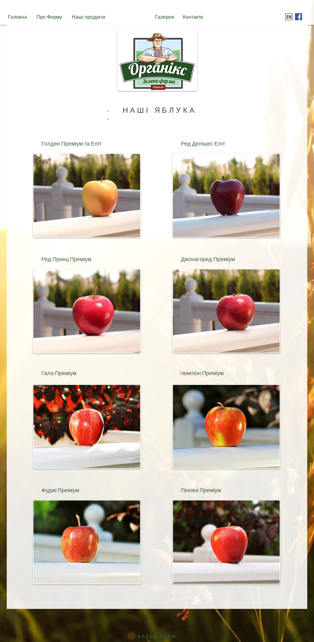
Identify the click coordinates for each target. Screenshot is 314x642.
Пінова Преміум (201, 490)
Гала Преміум (58, 373)
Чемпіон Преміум (202, 373)
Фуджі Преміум (60, 490)
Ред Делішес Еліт (203, 144)
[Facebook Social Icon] (298, 16)
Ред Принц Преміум (66, 259)
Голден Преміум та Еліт (71, 144)
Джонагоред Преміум (208, 259)
